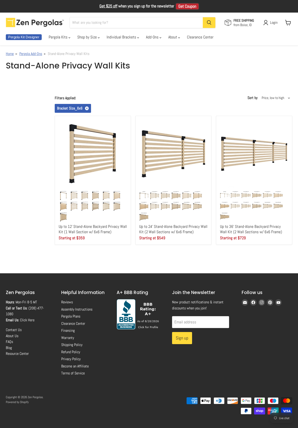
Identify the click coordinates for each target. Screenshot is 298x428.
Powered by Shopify (17, 402)
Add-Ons (152, 37)
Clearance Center (200, 37)
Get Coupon (187, 6)
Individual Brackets (122, 37)
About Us (12, 335)
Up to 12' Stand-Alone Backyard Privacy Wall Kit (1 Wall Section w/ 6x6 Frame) (93, 229)
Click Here (27, 320)
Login (274, 22)
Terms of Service (73, 373)
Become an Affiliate (75, 366)
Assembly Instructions (76, 309)
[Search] (209, 22)
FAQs (9, 341)
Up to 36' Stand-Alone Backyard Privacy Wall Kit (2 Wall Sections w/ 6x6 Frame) (251, 229)
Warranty (67, 337)
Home (10, 53)
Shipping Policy (71, 344)
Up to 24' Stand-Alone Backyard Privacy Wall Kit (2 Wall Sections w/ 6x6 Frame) (173, 229)
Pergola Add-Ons (30, 53)
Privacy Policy (71, 358)
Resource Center (17, 353)
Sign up (182, 338)
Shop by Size (87, 37)
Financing (68, 330)
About (173, 37)
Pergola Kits (58, 37)
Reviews (67, 302)
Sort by (252, 98)
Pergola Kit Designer (23, 37)
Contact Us (14, 329)
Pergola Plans (70, 316)
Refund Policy (70, 351)
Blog (9, 347)
